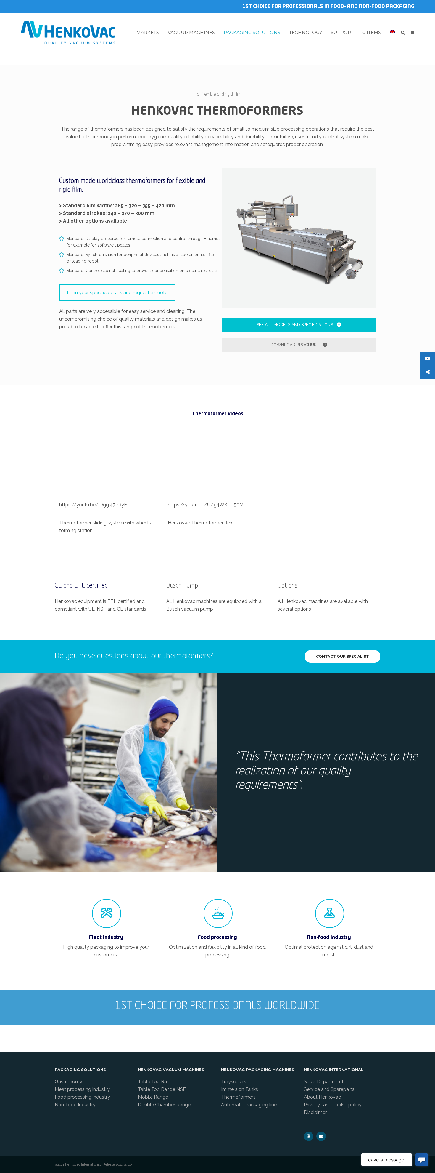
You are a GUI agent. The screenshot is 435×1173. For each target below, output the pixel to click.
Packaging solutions (252, 32)
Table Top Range (156, 1081)
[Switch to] (392, 31)
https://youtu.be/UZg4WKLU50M (206, 505)
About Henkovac (322, 1097)
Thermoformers (238, 1097)
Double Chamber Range (164, 1105)
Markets (147, 32)
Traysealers (233, 1081)
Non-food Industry (329, 937)
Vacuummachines (191, 32)
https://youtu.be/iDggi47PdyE (93, 505)
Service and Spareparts (329, 1089)
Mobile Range (153, 1097)
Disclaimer (315, 1112)
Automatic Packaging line (249, 1105)
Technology (305, 32)
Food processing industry (82, 1097)
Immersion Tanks (239, 1089)
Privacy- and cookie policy (333, 1105)
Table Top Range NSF (162, 1089)
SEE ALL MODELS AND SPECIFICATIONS (295, 324)
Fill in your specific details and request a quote (117, 292)
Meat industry (106, 937)
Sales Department (324, 1081)
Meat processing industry (82, 1089)
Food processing (217, 937)
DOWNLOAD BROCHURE (295, 345)
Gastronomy (68, 1081)
